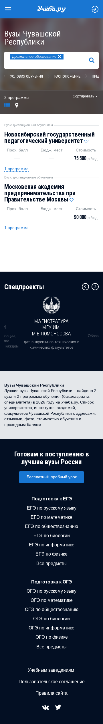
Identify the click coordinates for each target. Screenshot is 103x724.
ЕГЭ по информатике (51, 544)
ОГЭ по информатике (51, 627)
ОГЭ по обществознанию (51, 609)
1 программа (16, 168)
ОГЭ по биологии (51, 618)
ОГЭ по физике (51, 637)
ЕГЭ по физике (51, 554)
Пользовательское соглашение (52, 681)
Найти (94, 60)
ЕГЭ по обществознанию (51, 526)
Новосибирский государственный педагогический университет (49, 137)
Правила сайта (51, 693)
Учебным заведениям (51, 670)
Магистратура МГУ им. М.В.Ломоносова (51, 327)
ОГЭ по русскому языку (51, 591)
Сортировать (83, 96)
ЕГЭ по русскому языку (51, 508)
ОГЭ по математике (52, 600)
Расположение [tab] (67, 76)
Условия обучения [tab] (26, 76)
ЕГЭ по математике (51, 517)
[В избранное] (86, 140)
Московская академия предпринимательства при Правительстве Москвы (40, 193)
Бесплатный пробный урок (52, 477)
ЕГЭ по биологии (51, 535)
